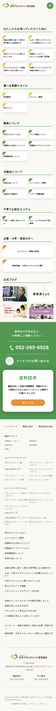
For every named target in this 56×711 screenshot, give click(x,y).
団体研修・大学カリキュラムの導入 (28, 266)
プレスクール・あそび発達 (16, 500)
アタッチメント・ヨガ (39, 480)
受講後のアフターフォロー (40, 145)
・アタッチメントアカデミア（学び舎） (23, 591)
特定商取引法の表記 (19, 704)
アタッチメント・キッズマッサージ (41, 470)
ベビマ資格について (38, 134)
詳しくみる (28, 403)
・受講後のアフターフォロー (17, 548)
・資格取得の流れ (46, 426)
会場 (7, 449)
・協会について (11, 436)
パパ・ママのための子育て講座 (40, 222)
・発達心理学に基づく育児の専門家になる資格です (28, 568)
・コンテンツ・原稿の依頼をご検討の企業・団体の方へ (29, 626)
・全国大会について (13, 558)
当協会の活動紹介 (10, 194)
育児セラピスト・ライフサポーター (41, 501)
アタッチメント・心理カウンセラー (16, 494)
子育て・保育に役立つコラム (14, 222)
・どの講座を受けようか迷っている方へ (23, 616)
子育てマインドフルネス (40, 493)
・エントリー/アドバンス (16, 488)
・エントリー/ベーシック (16, 458)
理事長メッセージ (12, 441)
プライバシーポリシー (38, 704)
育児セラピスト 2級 (13, 463)
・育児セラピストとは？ (15, 533)
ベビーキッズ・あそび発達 (41, 476)
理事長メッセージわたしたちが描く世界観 (40, 55)
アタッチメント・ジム (14, 476)
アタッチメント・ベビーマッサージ (41, 464)
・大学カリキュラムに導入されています (23, 581)
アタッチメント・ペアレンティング (16, 507)
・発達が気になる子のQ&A (17, 606)
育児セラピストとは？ (12, 134)
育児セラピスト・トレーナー (41, 523)
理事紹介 (33, 441)
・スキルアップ (11, 513)
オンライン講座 (36, 97)
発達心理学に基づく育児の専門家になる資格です (14, 41)
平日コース (8, 108)
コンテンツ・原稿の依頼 (28, 251)
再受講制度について (11, 156)
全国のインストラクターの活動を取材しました (40, 69)
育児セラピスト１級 (38, 518)
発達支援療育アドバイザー (16, 518)
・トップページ (11, 426)
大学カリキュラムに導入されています (14, 55)
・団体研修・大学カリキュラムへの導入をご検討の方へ (29, 634)
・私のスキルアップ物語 (15, 586)
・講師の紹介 (28, 426)
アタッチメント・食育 (14, 480)
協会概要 (33, 445)
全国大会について (10, 183)
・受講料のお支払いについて (17, 543)
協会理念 (9, 445)
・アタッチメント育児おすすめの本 (20, 611)
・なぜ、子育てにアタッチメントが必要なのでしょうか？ (29, 574)
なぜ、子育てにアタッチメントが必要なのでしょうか (40, 41)
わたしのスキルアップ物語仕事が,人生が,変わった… (14, 69)
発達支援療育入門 (12, 469)
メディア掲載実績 (37, 194)
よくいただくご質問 (38, 183)
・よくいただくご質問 (14, 538)
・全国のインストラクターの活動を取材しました (27, 601)
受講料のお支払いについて (14, 145)
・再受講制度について (14, 553)
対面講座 (7, 97)
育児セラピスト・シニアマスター (16, 523)
